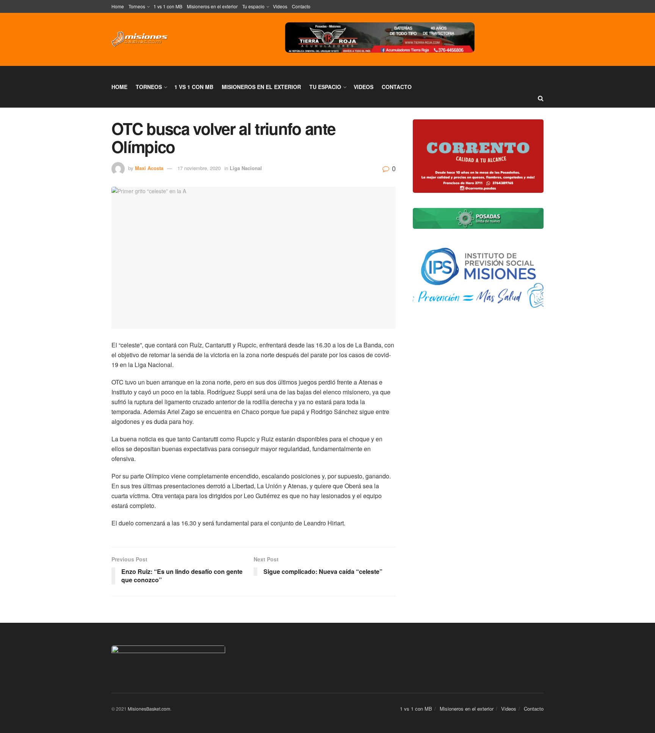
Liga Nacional (246, 168)
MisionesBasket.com (149, 708)
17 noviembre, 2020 (199, 168)
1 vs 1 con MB (168, 6)
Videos (280, 6)
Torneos (136, 6)
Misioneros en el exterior (212, 6)
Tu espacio (253, 6)
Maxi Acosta (149, 168)
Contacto (301, 6)
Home (117, 6)
